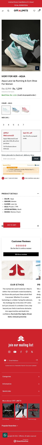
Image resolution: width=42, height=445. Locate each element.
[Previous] (3, 40)
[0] (38, 11)
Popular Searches (9, 426)
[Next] (38, 40)
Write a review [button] (21, 254)
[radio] (6, 110)
